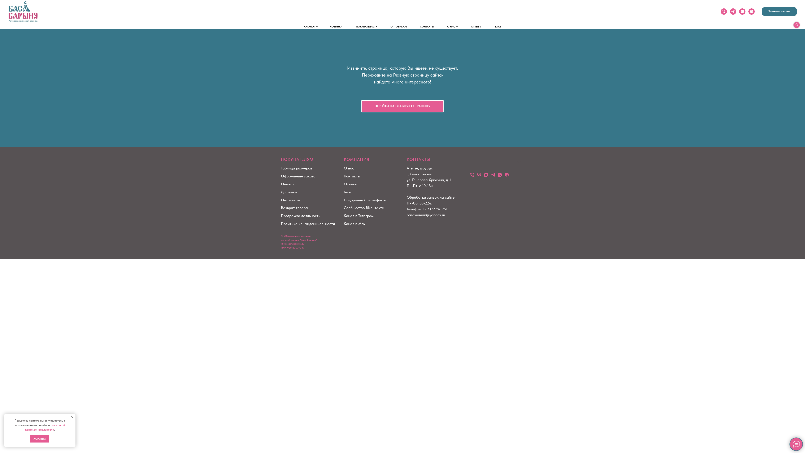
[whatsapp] (742, 11)
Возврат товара (294, 208)
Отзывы (350, 184)
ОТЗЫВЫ (476, 26)
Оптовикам (290, 200)
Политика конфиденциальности (308, 223)
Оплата (287, 184)
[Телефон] (724, 11)
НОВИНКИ (336, 26)
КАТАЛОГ (309, 26)
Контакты (352, 176)
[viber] (751, 11)
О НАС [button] (451, 26)
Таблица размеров (296, 168)
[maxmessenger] (486, 174)
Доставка (289, 192)
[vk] (479, 174)
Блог (347, 192)
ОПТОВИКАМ (399, 26)
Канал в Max (354, 223)
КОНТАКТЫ (427, 26)
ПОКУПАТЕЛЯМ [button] (365, 26)
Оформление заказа (298, 176)
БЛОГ (498, 26)
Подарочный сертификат (365, 200)
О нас (349, 168)
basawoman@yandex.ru (426, 215)
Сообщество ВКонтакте (364, 208)
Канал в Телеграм (359, 215)
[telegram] (733, 11)
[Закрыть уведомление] (72, 417)
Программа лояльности (301, 215)
